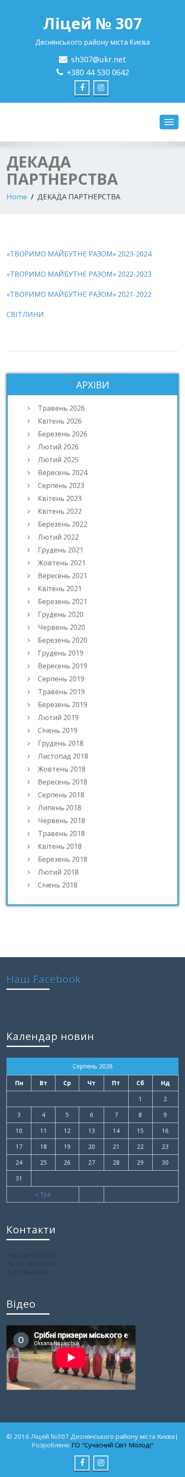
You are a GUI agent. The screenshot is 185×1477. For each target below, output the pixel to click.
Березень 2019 (62, 704)
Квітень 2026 (60, 421)
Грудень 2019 (60, 653)
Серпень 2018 (61, 794)
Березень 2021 (62, 601)
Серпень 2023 (61, 485)
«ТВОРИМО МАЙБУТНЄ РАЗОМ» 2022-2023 (78, 274)
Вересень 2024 (62, 472)
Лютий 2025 (58, 459)
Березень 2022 (62, 524)
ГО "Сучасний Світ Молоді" (112, 1444)
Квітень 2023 (60, 498)
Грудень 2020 (60, 614)
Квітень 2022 (60, 511)
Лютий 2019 (58, 717)
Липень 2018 (59, 807)
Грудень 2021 (60, 550)
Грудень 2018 (60, 743)
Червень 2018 (61, 820)
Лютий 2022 (58, 537)
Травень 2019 (61, 691)
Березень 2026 (62, 434)
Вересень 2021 (62, 575)
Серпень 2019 (61, 678)
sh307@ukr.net (98, 59)
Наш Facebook (43, 979)
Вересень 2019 (62, 666)
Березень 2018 (62, 859)
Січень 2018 (57, 885)
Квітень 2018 (60, 846)
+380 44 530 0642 (98, 72)
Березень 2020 (62, 640)
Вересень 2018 (62, 782)
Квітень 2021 (60, 588)
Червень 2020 (61, 627)
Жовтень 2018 (62, 769)
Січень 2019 (57, 730)
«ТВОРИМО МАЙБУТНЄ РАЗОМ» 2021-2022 (78, 294)
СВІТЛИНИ (25, 314)
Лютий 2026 (58, 446)
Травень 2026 (61, 408)
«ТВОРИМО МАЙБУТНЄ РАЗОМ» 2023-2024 (78, 254)
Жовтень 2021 (62, 562)
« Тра (43, 1194)
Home (16, 196)
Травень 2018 (61, 833)
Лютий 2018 (58, 872)
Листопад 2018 (63, 756)
